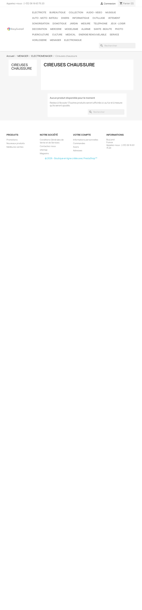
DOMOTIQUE (60, 23)
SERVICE (114, 34)
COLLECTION (76, 12)
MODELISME (71, 29)
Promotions (12, 139)
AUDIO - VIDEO (94, 12)
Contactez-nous (48, 146)
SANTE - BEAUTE (103, 29)
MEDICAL (71, 34)
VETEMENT (114, 17)
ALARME (86, 29)
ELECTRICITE (39, 12)
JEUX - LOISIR (118, 23)
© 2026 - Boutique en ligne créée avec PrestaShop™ (71, 158)
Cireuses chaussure (21, 66)
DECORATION (39, 29)
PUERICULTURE (40, 34)
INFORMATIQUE (80, 17)
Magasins (44, 153)
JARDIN (74, 23)
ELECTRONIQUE (73, 40)
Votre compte (82, 134)
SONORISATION (40, 23)
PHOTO (119, 29)
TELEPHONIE (100, 23)
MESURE (85, 23)
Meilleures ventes (15, 147)
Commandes (79, 143)
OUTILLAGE (98, 17)
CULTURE (57, 34)
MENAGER (55, 40)
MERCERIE (56, 29)
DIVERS (65, 17)
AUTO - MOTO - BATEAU (45, 17)
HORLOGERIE (39, 40)
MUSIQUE (110, 12)
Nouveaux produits (16, 143)
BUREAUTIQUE (58, 12)
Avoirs (76, 147)
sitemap (43, 149)
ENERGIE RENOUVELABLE (92, 34)
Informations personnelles (85, 139)
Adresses (77, 150)
